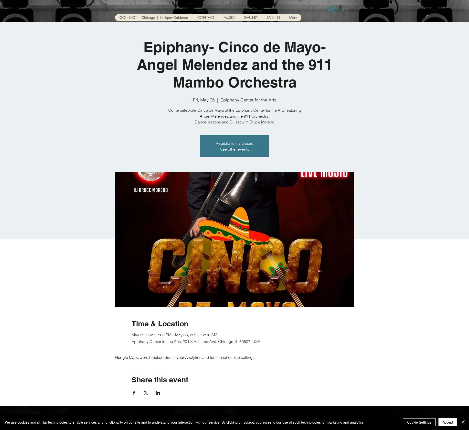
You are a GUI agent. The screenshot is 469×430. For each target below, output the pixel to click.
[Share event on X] (146, 393)
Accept (448, 422)
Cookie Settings (419, 422)
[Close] (463, 422)
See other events (234, 149)
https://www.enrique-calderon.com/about (229, 11)
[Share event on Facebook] (134, 393)
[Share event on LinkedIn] (158, 393)
